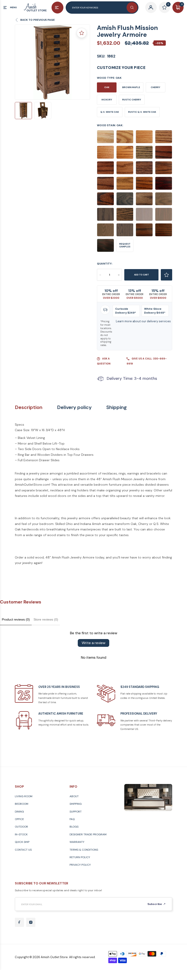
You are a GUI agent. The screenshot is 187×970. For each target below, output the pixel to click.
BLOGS (74, 826)
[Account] (150, 7)
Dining (19, 811)
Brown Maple (131, 87)
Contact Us (23, 850)
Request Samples (124, 245)
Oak (106, 87)
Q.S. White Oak (109, 111)
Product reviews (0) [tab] (16, 619)
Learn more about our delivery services (143, 321)
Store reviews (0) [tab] (46, 619)
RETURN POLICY (80, 857)
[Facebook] (19, 922)
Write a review (93, 642)
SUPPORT (76, 811)
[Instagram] (30, 922)
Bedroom (21, 804)
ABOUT (74, 796)
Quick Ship (22, 842)
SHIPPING (76, 804)
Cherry (155, 87)
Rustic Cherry (131, 99)
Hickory (106, 99)
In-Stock (21, 834)
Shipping (116, 407)
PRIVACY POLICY (80, 865)
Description (28, 407)
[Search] (132, 7)
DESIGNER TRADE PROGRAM (88, 834)
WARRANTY (77, 842)
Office (19, 819)
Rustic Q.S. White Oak (142, 111)
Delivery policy (74, 407)
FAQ (72, 819)
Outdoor (21, 826)
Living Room (23, 796)
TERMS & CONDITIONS (84, 850)
